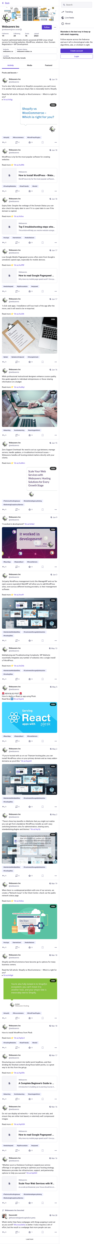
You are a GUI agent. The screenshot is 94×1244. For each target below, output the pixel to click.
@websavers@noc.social (11, 29)
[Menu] (55, 27)
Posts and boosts (9, 73)
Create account (76, 51)
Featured (48, 65)
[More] (55, 142)
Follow (47, 27)
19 (3, 36)
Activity (10, 65)
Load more (29, 1239)
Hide (53, 105)
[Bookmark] (42, 142)
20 (15, 36)
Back (7, 3)
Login (76, 56)
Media (29, 65)
